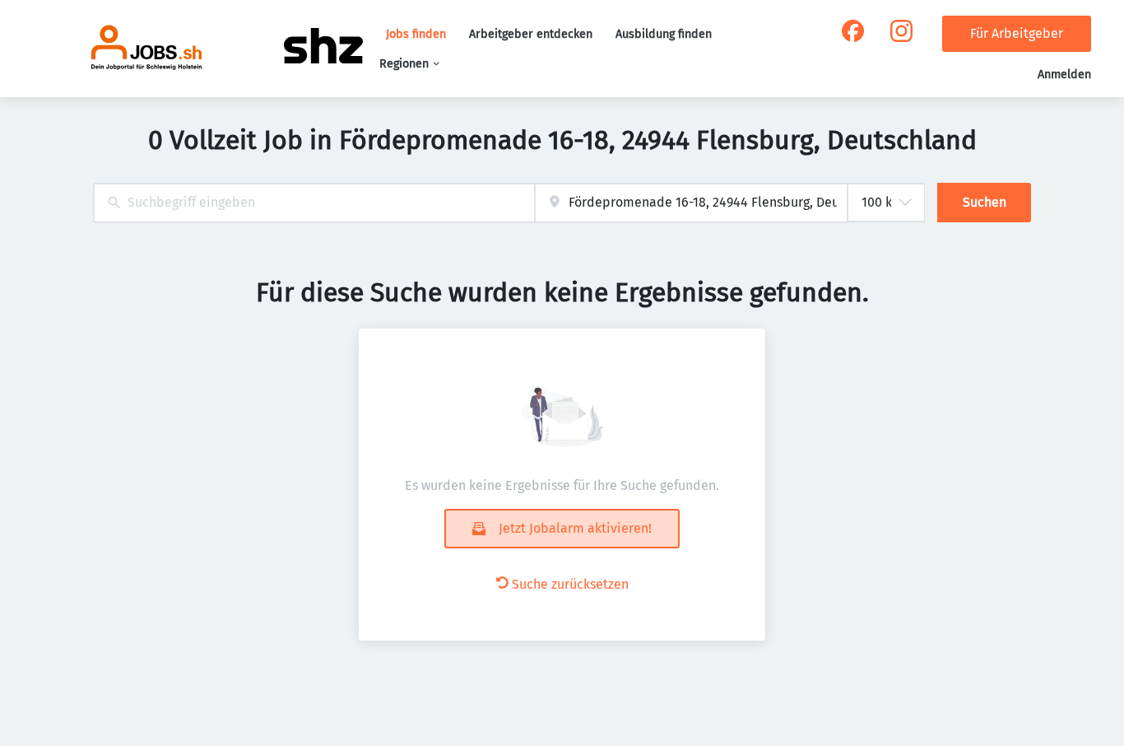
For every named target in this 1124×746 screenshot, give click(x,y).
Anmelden (1064, 75)
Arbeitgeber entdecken (530, 34)
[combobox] (314, 203)
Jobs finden (416, 34)
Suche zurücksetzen (570, 584)
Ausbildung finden (663, 34)
